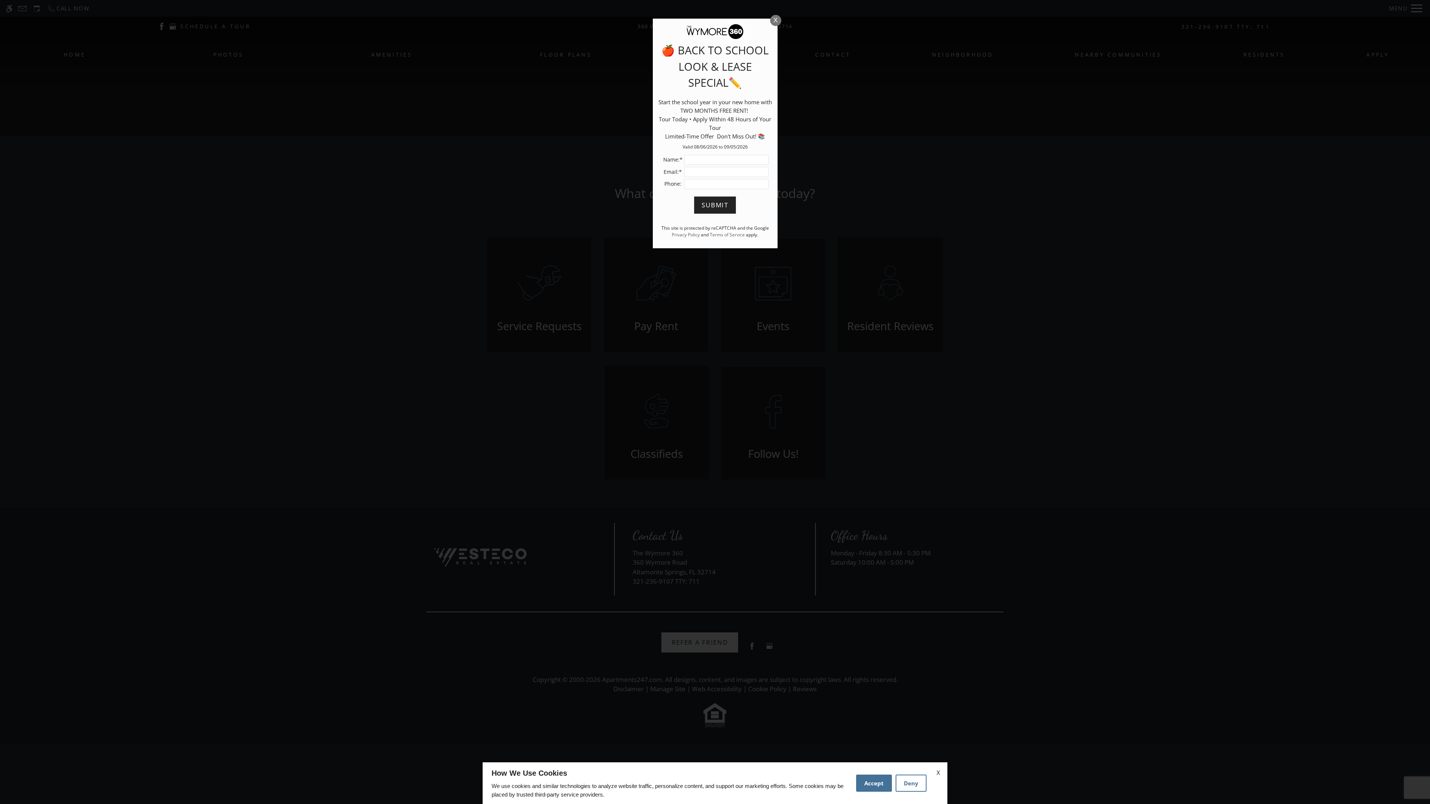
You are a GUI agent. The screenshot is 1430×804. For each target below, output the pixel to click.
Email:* (673, 171)
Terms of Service (727, 234)
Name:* (673, 159)
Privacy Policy (686, 234)
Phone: (672, 183)
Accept (874, 783)
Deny (911, 783)
